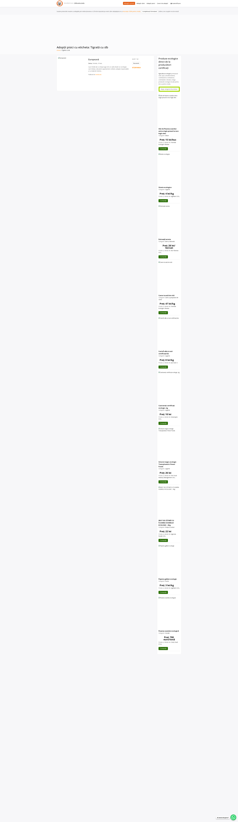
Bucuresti (136, 63)
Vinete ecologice (165, 187)
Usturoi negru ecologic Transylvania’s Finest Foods (167, 464)
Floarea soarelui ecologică (169, 631)
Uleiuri (167, 135)
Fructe (167, 581)
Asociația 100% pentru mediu (131, 11)
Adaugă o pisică (129, 3)
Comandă (163, 149)
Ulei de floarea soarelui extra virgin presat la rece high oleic (168, 131)
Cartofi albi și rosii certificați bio (166, 352)
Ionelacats (98, 74)
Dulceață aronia (165, 239)
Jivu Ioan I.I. (174, 363)
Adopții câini (141, 3)
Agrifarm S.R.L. (175, 196)
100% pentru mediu (79, 3)
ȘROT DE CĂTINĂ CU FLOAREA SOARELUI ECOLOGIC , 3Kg (166, 522)
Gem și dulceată (170, 241)
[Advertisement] (119, 31)
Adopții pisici (151, 3)
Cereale (167, 633)
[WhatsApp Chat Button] (233, 817)
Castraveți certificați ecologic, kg (167, 406)
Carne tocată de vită (166, 295)
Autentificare (176, 3)
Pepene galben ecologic (168, 579)
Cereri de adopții (162, 3)
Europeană (93, 59)
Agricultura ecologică (165, 73)
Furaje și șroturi (169, 527)
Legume (167, 189)
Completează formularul (149, 11)
